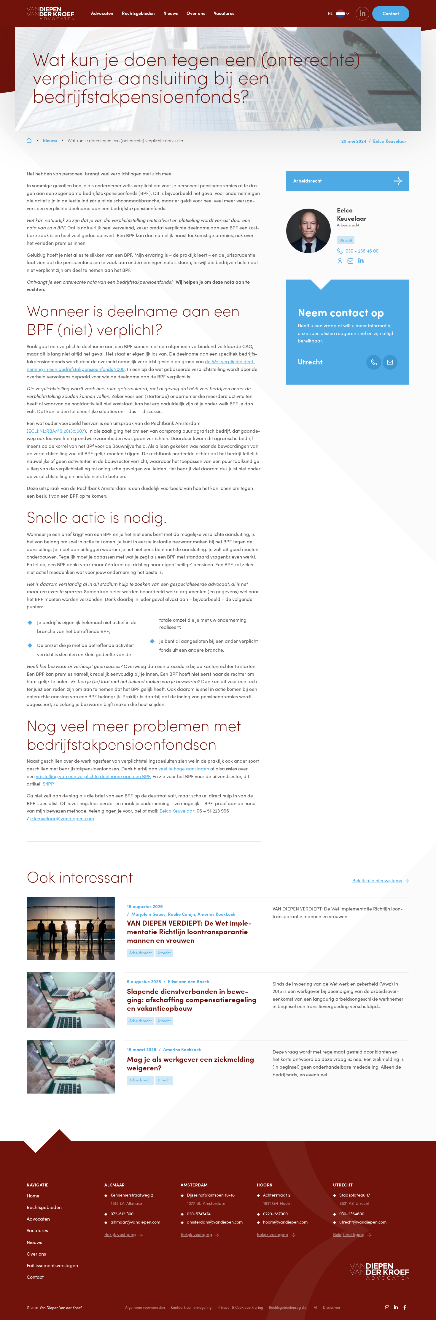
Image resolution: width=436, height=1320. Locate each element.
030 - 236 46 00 (362, 251)
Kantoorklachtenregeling (191, 1307)
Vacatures (224, 13)
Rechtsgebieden (138, 13)
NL (330, 13)
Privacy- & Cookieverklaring (240, 1307)
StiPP (48, 783)
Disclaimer (331, 1307)
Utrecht (310, 361)
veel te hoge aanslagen (183, 768)
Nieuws (170, 13)
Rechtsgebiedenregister (288, 1307)
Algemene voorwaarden (145, 1307)
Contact (35, 1277)
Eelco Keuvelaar (177, 810)
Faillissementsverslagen (52, 1265)
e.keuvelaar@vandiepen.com (62, 818)
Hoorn (265, 1185)
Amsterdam (194, 1185)
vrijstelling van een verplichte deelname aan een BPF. (93, 776)
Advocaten (102, 13)
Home (33, 1195)
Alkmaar (114, 1185)
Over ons (196, 13)
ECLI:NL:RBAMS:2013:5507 (56, 431)
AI (315, 1307)
